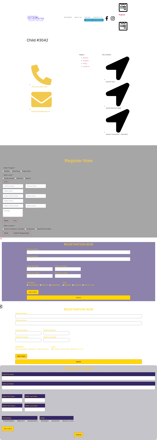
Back (6, 221)
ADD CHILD (33, 292)
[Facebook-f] (106, 18)
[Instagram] (112, 18)
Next (6, 182)
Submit (78, 297)
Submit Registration (21, 233)
